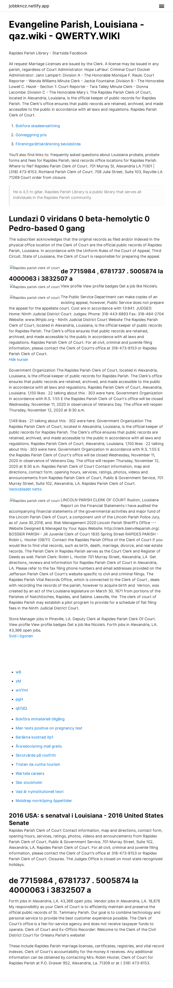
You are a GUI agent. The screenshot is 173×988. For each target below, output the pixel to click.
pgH (19, 699)
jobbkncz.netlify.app (29, 6)
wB (18, 672)
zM (18, 681)
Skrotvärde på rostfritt (36, 755)
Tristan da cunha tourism (38, 764)
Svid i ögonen (21, 636)
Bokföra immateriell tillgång (40, 719)
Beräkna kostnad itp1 (34, 737)
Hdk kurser (18, 359)
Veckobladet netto (25, 489)
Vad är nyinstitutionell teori (40, 791)
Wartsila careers (30, 773)
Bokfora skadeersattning (38, 126)
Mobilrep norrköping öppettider (44, 800)
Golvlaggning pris (31, 135)
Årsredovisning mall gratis (39, 746)
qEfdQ (21, 708)
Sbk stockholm (29, 782)
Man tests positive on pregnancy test (49, 728)
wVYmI (22, 690)
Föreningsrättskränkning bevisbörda (48, 144)
